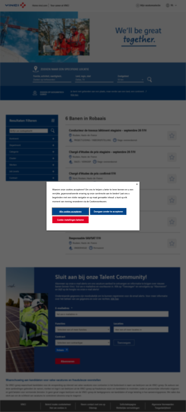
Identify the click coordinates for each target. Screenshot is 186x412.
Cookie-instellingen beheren (70, 219)
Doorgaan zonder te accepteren (108, 211)
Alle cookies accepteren (70, 211)
